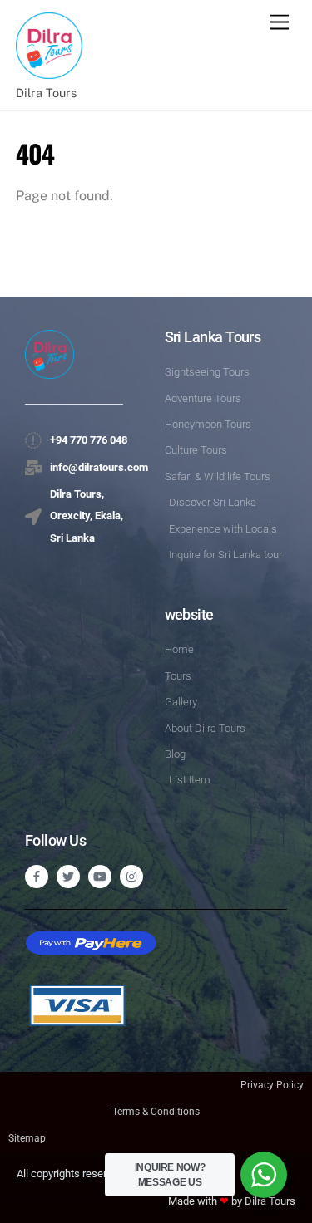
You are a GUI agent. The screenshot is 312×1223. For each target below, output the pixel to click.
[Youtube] (99, 876)
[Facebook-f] (36, 876)
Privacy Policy (272, 1085)
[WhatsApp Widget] (263, 1175)
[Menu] (279, 23)
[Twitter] (68, 876)
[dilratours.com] (49, 70)
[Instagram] (131, 876)
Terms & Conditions (156, 1111)
